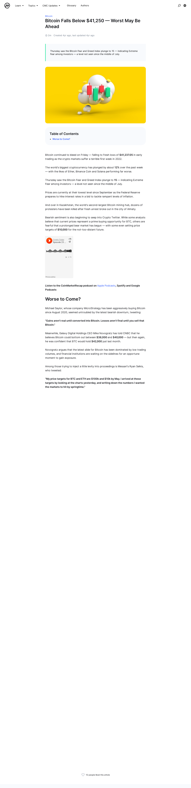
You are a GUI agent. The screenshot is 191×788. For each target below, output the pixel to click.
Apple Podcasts (106, 285)
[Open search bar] (179, 5)
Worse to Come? (61, 139)
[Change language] (185, 5)
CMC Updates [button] (50, 5)
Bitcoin (48, 16)
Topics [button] (31, 5)
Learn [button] (18, 5)
